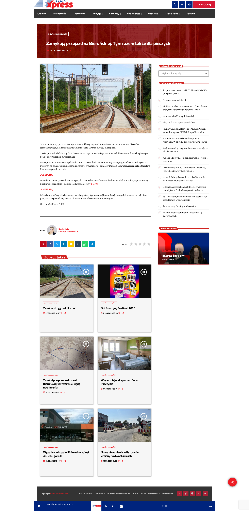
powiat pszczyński (57, 34)
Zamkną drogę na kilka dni (59, 308)
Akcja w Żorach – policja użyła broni (180, 122)
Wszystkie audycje (170, 250)
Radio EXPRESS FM (59, 493)
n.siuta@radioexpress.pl (68, 231)
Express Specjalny (173, 255)
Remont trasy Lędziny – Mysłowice (179, 206)
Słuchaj (204, 4)
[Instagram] (192, 493)
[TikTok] (186, 493)
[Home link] (53, 4)
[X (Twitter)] (179, 493)
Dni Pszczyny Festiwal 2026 (118, 308)
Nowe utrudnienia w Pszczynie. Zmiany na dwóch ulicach (120, 454)
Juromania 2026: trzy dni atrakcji (179, 116)
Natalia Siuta (64, 229)
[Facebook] (198, 493)
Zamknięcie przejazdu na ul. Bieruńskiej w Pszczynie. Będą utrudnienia (61, 384)
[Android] (205, 493)
